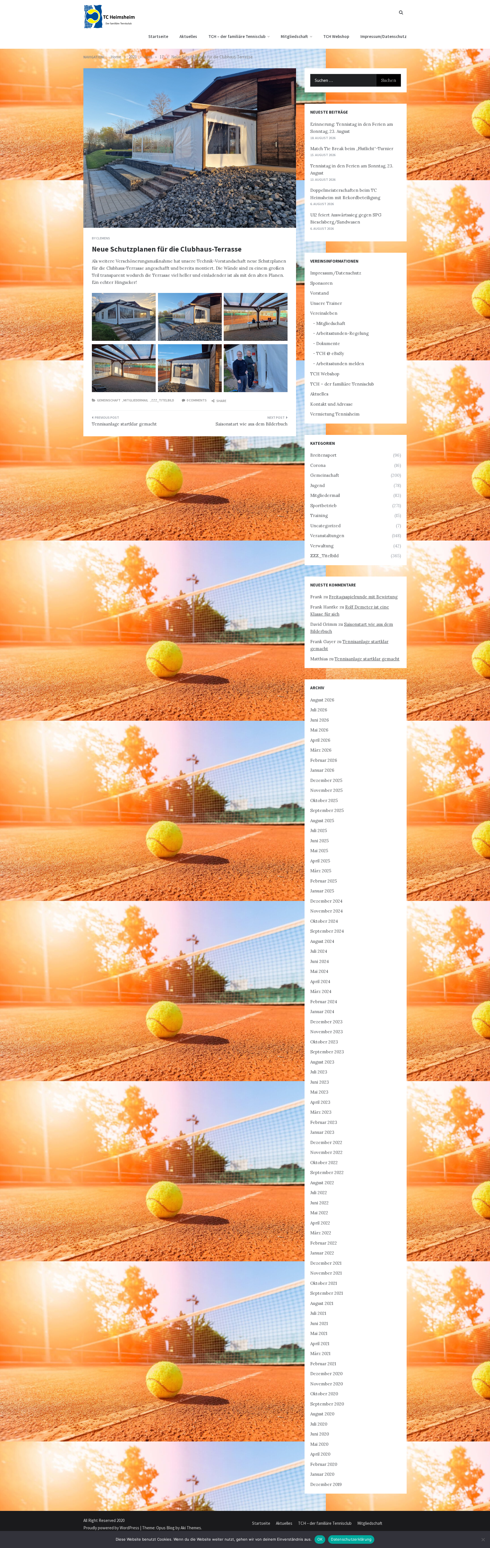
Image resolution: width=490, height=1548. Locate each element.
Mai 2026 (319, 730)
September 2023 (327, 1051)
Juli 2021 (318, 1313)
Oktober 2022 (324, 1162)
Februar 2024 (323, 1001)
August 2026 (322, 700)
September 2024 (327, 931)
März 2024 (320, 991)
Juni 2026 (319, 720)
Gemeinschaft (109, 400)
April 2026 (320, 740)
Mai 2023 (319, 1092)
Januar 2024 (322, 1011)
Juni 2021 (319, 1323)
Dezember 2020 (326, 1373)
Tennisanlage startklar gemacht (124, 424)
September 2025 (327, 810)
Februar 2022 (323, 1243)
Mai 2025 (319, 850)
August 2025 (322, 820)
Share (221, 401)
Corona (318, 465)
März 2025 (320, 870)
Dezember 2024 (326, 901)
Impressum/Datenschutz (383, 36)
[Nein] (483, 1539)
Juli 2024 (318, 951)
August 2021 (321, 1303)
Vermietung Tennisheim (335, 414)
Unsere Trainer (326, 303)
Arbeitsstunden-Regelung (342, 333)
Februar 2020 (323, 1464)
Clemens (103, 238)
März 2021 (320, 1353)
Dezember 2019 (326, 1484)
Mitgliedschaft (294, 36)
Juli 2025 (318, 830)
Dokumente (328, 343)
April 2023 (320, 1102)
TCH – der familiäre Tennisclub (236, 36)
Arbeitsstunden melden (340, 363)
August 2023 (322, 1062)
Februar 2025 (323, 881)
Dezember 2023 (326, 1021)
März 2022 (320, 1233)
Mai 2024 (319, 971)
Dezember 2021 (325, 1263)
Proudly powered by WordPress (111, 1527)
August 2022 (322, 1182)
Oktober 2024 (324, 921)
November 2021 (326, 1273)
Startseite (158, 36)
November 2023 (326, 1031)
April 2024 (320, 981)
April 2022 (320, 1223)
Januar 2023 (322, 1132)
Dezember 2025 (326, 780)
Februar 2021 (323, 1363)
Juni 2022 (319, 1202)
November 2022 (326, 1152)
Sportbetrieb (323, 505)
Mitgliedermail (135, 400)
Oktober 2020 (324, 1393)
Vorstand (319, 293)
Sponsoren (321, 283)
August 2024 (322, 941)
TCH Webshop (336, 36)
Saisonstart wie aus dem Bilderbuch (252, 424)
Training (319, 515)
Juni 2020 (319, 1434)
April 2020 (320, 1454)
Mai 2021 (318, 1333)
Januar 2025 (322, 891)
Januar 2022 (322, 1253)
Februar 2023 (323, 1122)
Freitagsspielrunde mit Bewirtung (363, 596)
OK (320, 1539)
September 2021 (326, 1293)
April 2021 (319, 1343)
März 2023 (320, 1112)
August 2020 (322, 1414)
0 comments (197, 400)
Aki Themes (191, 1527)
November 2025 (326, 790)
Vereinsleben (323, 313)
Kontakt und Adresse (331, 404)
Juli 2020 (318, 1424)
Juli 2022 (318, 1192)
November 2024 (326, 911)
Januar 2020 (322, 1474)
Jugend (317, 485)
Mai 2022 (319, 1212)
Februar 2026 (323, 760)
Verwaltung (321, 545)
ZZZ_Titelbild (162, 400)
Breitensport (323, 455)
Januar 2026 (322, 770)
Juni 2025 (319, 840)
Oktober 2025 (324, 800)
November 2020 (326, 1384)
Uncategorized (325, 525)
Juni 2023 (319, 1082)
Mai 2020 (319, 1444)
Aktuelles (188, 36)
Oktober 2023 (324, 1042)
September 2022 (327, 1172)
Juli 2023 (318, 1072)
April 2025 (320, 861)
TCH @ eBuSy (330, 353)
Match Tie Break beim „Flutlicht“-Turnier (351, 148)
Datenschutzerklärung (351, 1539)
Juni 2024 (319, 961)
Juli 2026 (318, 710)
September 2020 (327, 1404)
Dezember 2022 (326, 1142)
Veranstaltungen (327, 535)
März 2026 (320, 750)
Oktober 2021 (323, 1283)
